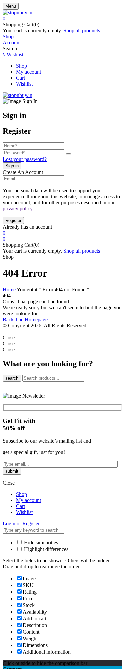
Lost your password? (25, 159)
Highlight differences (45, 549)
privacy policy (17, 208)
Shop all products (81, 30)
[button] (62, 19)
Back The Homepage (25, 319)
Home (9, 289)
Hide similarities (40, 542)
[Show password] (68, 154)
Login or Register (21, 523)
